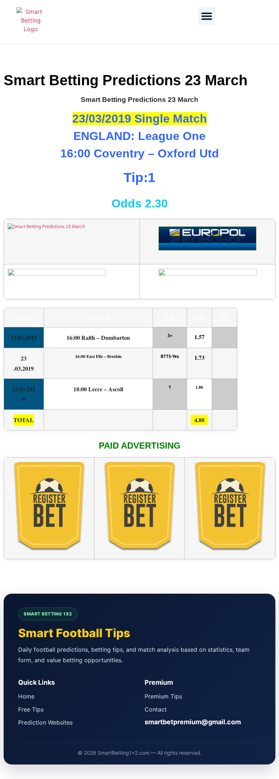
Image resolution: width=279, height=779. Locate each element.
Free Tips (31, 709)
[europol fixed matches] (207, 245)
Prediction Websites (45, 722)
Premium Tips (163, 696)
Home (26, 696)
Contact (156, 709)
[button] (206, 16)
